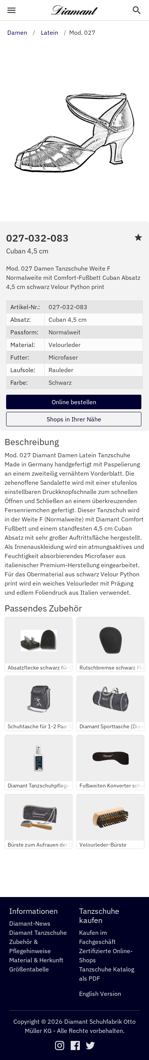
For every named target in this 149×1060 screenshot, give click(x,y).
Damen (17, 32)
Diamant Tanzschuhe (38, 932)
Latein (49, 32)
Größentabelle (29, 969)
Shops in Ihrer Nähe (74, 419)
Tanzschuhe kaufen (99, 915)
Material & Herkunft (36, 960)
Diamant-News (29, 923)
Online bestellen (74, 402)
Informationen (33, 911)
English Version (100, 993)
